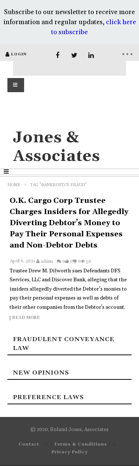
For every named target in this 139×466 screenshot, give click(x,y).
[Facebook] (57, 55)
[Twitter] (74, 55)
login (19, 54)
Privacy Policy (70, 452)
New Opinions (41, 372)
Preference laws (48, 397)
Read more (26, 318)
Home (13, 185)
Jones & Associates (56, 147)
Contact (29, 444)
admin (47, 261)
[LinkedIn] (91, 55)
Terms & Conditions (80, 444)
